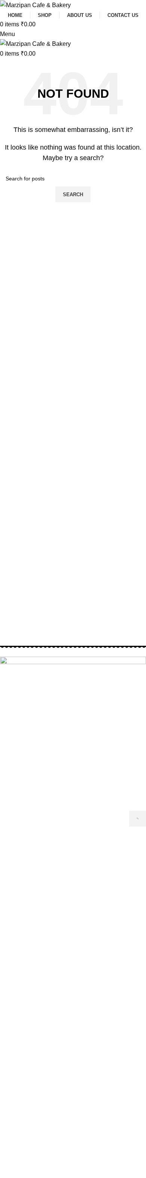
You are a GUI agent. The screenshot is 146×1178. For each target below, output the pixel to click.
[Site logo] (35, 5)
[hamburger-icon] (137, 819)
